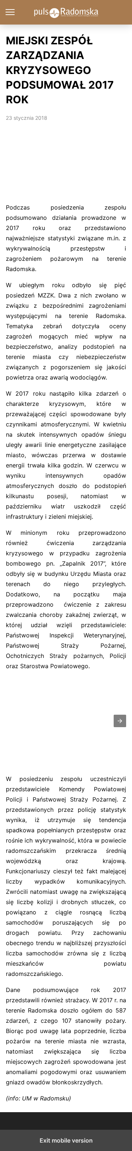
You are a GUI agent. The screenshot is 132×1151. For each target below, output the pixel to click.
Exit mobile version (66, 1140)
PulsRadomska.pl (66, 12)
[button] (120, 721)
